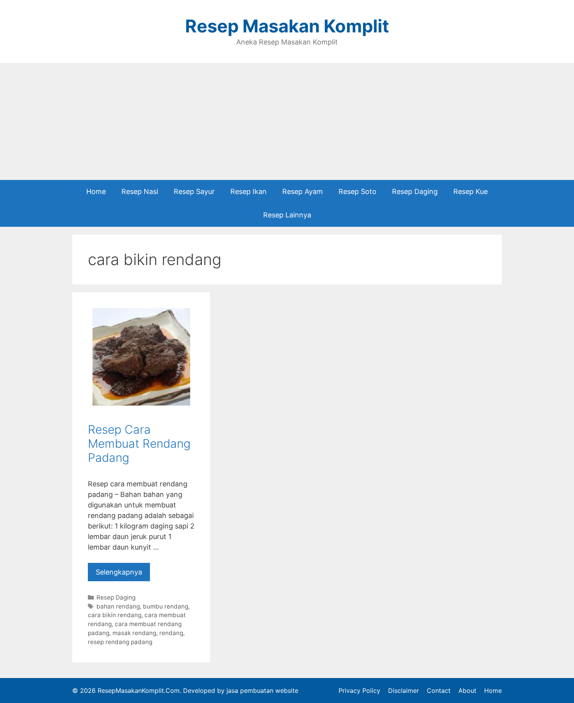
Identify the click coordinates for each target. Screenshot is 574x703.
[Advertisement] (287, 121)
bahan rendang (118, 606)
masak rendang (134, 633)
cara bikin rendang (114, 615)
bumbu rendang (165, 606)
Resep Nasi (139, 191)
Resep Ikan (248, 191)
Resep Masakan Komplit (287, 26)
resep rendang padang (120, 642)
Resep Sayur (194, 191)
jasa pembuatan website (262, 690)
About (467, 690)
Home (96, 191)
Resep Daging (415, 191)
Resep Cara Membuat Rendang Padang (139, 443)
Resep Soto (357, 191)
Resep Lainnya (287, 215)
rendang (171, 633)
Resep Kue (470, 191)
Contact (439, 690)
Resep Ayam (302, 191)
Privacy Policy (359, 690)
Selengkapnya (119, 572)
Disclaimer (403, 690)
